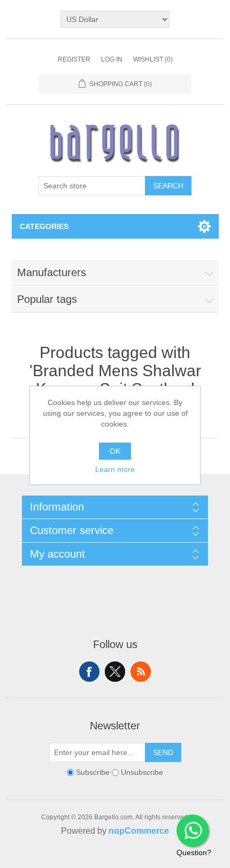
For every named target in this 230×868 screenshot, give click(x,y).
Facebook (89, 671)
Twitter (115, 671)
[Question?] (193, 830)
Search (168, 185)
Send (163, 752)
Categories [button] (44, 226)
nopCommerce (139, 830)
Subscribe (93, 772)
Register (74, 59)
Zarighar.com (154, 858)
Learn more (115, 469)
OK (115, 451)
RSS (141, 671)
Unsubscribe (142, 772)
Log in (111, 59)
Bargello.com (98, 858)
